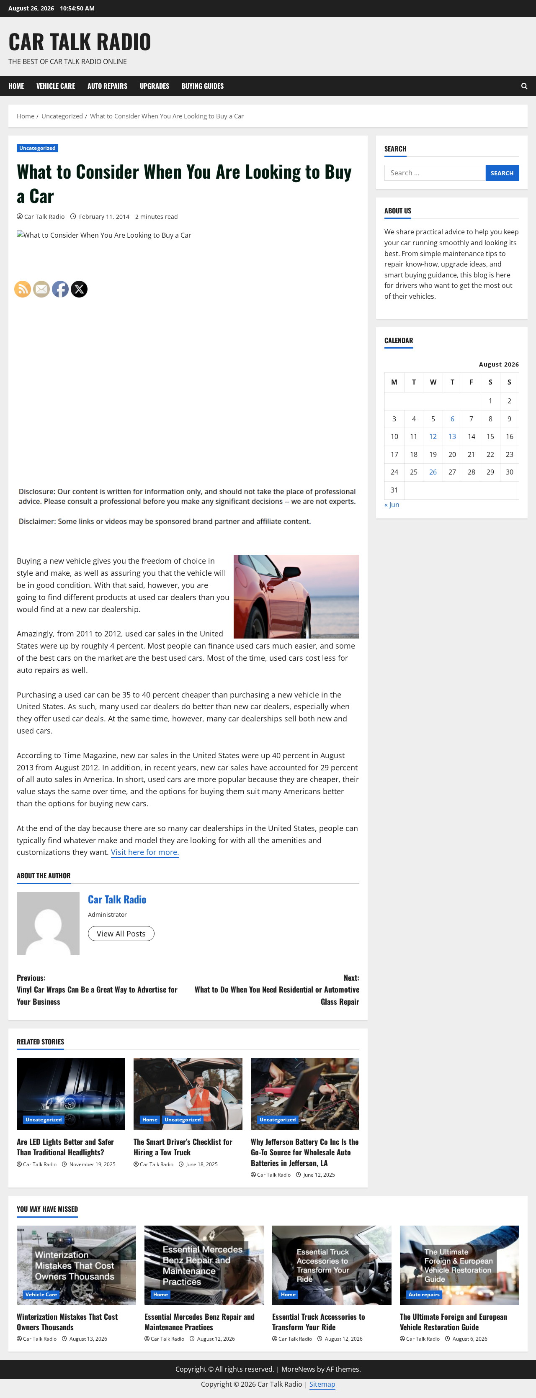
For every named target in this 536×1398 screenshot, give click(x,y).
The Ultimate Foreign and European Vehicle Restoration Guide (453, 1321)
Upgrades (154, 86)
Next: (277, 989)
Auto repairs (107, 86)
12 (433, 436)
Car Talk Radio (79, 40)
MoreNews (298, 1369)
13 (452, 436)
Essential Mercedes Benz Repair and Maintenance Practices (199, 1321)
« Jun (391, 504)
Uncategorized (37, 147)
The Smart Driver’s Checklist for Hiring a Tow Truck (183, 1146)
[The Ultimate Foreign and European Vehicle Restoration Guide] (459, 1265)
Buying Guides (203, 86)
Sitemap (322, 1384)
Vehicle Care (55, 86)
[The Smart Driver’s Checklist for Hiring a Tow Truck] (188, 1094)
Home (16, 86)
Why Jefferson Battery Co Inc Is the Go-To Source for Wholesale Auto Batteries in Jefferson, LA (304, 1152)
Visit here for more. (145, 852)
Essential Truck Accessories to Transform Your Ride (318, 1321)
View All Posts (121, 934)
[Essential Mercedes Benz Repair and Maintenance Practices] (204, 1265)
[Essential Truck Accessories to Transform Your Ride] (332, 1265)
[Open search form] (524, 86)
